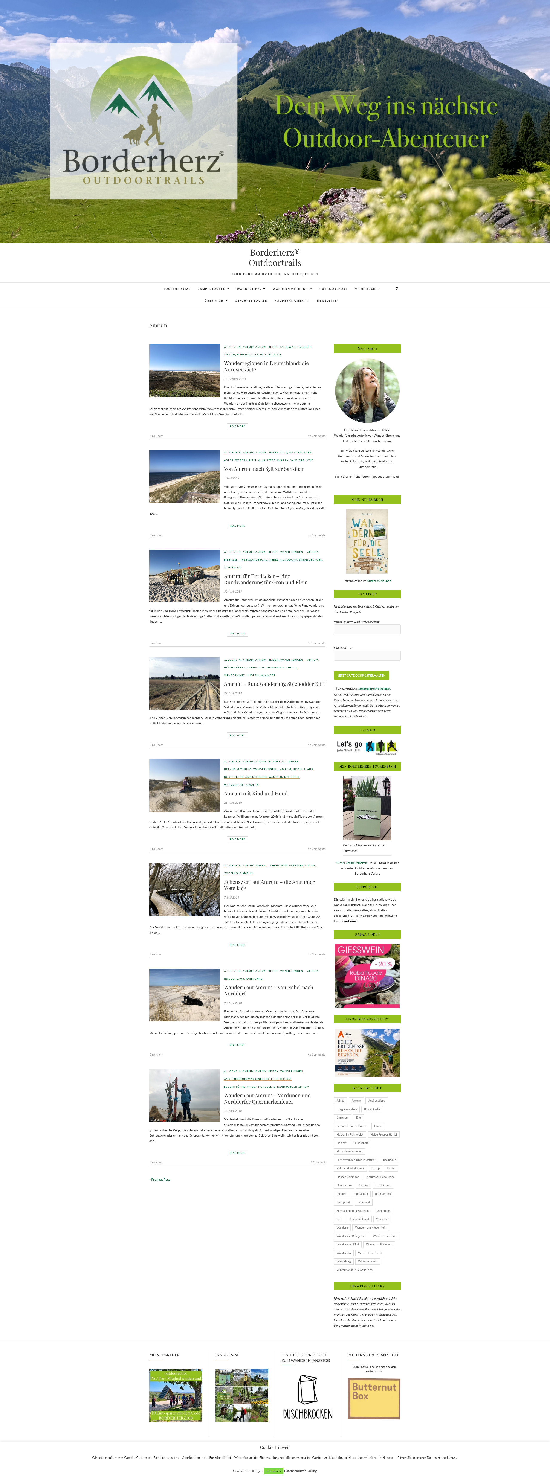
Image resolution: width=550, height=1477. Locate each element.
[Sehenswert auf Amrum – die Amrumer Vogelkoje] (184, 889)
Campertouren (212, 288)
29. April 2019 (233, 693)
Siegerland (383, 1210)
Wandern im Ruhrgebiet (351, 1236)
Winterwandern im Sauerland (355, 1269)
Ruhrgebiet (343, 1202)
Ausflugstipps (376, 1100)
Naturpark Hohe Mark (380, 1176)
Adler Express (235, 460)
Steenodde (256, 667)
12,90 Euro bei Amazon (351, 862)
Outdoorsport (333, 288)
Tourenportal (177, 288)
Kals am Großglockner (350, 1168)
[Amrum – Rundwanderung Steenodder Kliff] (184, 683)
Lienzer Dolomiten (348, 1176)
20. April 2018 (233, 1003)
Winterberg (344, 1261)
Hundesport (361, 1143)
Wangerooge (270, 354)
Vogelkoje (232, 567)
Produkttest (383, 1185)
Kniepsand (254, 978)
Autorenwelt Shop (379, 580)
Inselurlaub (303, 769)
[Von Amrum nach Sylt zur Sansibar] (184, 476)
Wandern (342, 1227)
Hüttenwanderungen (349, 1151)
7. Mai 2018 (231, 897)
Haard (378, 1126)
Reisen (273, 346)
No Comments (316, 435)
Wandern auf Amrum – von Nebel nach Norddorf (268, 990)
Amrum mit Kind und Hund (256, 793)
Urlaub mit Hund (238, 769)
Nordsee (231, 777)
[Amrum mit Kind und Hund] (184, 785)
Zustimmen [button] (274, 1471)
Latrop (375, 1168)
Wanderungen (300, 346)
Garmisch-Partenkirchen (352, 1126)
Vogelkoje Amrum (239, 873)
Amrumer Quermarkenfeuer (246, 1079)
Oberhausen (344, 1185)
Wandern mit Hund (290, 288)
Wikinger (268, 675)
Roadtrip (342, 1193)
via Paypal (350, 921)
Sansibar (297, 460)
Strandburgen (310, 559)
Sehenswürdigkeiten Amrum (293, 865)
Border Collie (372, 1109)
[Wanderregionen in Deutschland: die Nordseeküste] (184, 370)
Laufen (391, 1168)
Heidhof (341, 1143)
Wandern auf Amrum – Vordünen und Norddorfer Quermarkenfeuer (267, 1098)
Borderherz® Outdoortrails (275, 257)
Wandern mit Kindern (241, 675)
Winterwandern (367, 1261)
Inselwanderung (254, 559)
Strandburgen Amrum (291, 1086)
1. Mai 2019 (231, 478)
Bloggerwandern (347, 1109)
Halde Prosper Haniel (384, 1134)
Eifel (358, 1117)
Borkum (243, 354)
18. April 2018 (233, 1111)
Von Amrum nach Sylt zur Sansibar (264, 468)
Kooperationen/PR (292, 300)
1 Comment (318, 1162)
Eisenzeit (231, 559)
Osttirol (363, 1185)
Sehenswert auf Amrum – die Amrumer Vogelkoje (269, 884)
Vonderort (382, 1219)
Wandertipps (249, 288)
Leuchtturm (281, 1079)
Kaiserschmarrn (275, 460)
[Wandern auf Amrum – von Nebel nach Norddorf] (184, 995)
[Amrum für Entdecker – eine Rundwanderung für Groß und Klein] (184, 576)
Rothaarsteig (383, 1193)
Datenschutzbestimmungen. (374, 688)
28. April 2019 (233, 802)
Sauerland (364, 1202)
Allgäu (340, 1100)
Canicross (343, 1117)
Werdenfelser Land (370, 1253)
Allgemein (232, 346)
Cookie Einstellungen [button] (248, 1471)
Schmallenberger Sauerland (353, 1210)
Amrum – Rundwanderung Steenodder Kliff (274, 683)
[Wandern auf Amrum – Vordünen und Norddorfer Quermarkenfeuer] (184, 1095)
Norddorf (288, 559)
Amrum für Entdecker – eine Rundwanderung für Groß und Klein (266, 578)
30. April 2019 (233, 591)
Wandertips (344, 1253)
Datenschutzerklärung (300, 1471)
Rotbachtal (361, 1193)
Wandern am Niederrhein (370, 1227)
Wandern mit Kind (348, 1244)
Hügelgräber (235, 667)
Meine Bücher (367, 288)
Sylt (283, 346)
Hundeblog (277, 761)
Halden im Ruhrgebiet (350, 1134)
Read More (237, 426)
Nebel (274, 559)
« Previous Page (159, 1179)
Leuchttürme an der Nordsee (248, 1086)
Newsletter (328, 300)
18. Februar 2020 (235, 379)
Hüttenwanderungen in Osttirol (356, 1159)
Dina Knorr (156, 435)
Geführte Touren (251, 300)
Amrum (248, 346)
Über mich (214, 300)
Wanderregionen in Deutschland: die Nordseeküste (266, 366)
